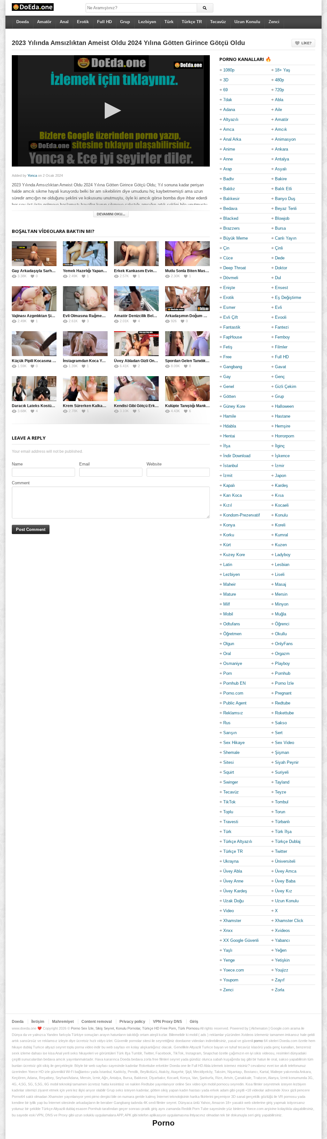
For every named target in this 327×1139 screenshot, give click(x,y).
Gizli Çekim (285, 386)
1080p (228, 70)
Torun (280, 811)
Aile (278, 109)
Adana (229, 109)
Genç (280, 376)
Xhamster (232, 920)
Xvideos (282, 930)
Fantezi (282, 327)
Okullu (281, 633)
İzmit (227, 475)
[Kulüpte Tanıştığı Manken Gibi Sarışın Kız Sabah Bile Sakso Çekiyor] (187, 388)
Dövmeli (230, 277)
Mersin (281, 594)
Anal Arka (232, 139)
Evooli (280, 317)
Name (17, 464)
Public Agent (235, 703)
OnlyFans (284, 643)
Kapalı (229, 485)
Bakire (281, 178)
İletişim (37, 1021)
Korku (228, 534)
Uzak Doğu (233, 900)
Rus (227, 722)
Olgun (228, 643)
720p (279, 89)
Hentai (229, 436)
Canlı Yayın (285, 238)
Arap (227, 169)
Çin (226, 248)
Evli (278, 307)
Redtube (282, 703)
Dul (278, 277)
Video (228, 910)
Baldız (229, 188)
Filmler (281, 347)
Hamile (229, 416)
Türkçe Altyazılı (237, 841)
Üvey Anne (233, 881)
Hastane (282, 416)
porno (258, 1041)
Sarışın (230, 732)
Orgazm (282, 653)
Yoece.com (233, 970)
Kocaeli (282, 505)
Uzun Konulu (247, 21)
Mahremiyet (63, 1021)
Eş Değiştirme (288, 297)
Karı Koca (232, 495)
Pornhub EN (234, 683)
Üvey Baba (285, 881)
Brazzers (231, 228)
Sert (279, 732)
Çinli (279, 248)
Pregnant (283, 693)
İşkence (282, 455)
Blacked (230, 218)
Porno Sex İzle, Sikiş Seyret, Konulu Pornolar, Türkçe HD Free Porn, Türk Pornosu (135, 1028)
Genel (228, 386)
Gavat (280, 366)
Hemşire (282, 426)
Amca (228, 129)
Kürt (227, 544)
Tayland (282, 782)
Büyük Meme (235, 238)
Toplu (228, 811)
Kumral (281, 534)
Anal (64, 21)
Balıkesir (231, 198)
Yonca (32, 175)
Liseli (280, 574)
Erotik (83, 21)
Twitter (281, 851)
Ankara (281, 149)
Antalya (282, 159)
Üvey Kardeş (235, 891)
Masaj (280, 584)
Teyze (280, 792)
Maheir (229, 584)
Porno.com (233, 693)
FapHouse (232, 337)
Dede (280, 258)
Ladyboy (283, 554)
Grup (125, 21)
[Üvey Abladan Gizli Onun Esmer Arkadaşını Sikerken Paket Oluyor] (136, 343)
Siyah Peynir (287, 762)
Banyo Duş (285, 198)
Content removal (96, 1021)
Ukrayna (231, 861)
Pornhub (282, 673)
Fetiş (227, 347)
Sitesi (228, 762)
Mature (229, 594)
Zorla (279, 989)
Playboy (282, 663)
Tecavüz (218, 21)
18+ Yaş (282, 70)
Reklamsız (233, 713)
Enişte (229, 287)
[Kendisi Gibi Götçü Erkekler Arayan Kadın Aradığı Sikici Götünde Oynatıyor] (136, 388)
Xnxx (228, 930)
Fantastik (231, 327)
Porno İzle (284, 683)
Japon (280, 475)
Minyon (281, 604)
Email (84, 464)
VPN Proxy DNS (167, 1021)
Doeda (22, 21)
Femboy (282, 337)
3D (225, 80)
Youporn (230, 980)
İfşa (226, 445)
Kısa (279, 495)
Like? (306, 43)
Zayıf (280, 980)
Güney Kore (234, 406)
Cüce (228, 258)
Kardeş (281, 485)
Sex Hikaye (234, 742)
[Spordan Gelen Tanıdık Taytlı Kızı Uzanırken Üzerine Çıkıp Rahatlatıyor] (187, 343)
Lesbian (282, 564)
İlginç (280, 445)
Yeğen (280, 950)
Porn (227, 673)
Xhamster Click (289, 920)
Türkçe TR (192, 21)
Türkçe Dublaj (287, 841)
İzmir (279, 465)
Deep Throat (234, 267)
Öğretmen (232, 633)
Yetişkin (282, 960)
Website (154, 464)
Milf (226, 604)
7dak (227, 99)
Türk (168, 21)
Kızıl (227, 505)
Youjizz (281, 970)
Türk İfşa (283, 831)
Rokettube (284, 713)
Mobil (228, 614)
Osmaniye (232, 663)
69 (225, 89)
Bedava (230, 208)
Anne (228, 159)
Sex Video (284, 742)
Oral (227, 653)
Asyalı (281, 169)
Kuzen (281, 544)
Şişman (282, 752)
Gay (227, 376)
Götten (229, 396)
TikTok (229, 802)
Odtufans (231, 624)
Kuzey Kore (234, 554)
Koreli (280, 525)
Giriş (194, 1021)
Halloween (284, 406)
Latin (227, 564)
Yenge (229, 960)
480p (279, 80)
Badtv (228, 178)
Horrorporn (284, 436)
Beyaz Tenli (286, 208)
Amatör (44, 21)
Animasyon (285, 139)
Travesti (230, 821)
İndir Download (236, 455)
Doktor (281, 267)
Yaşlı (227, 950)
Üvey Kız (283, 891)
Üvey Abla (232, 871)
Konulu (281, 515)
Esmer (229, 307)
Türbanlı (282, 821)
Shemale (231, 752)
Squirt (228, 772)
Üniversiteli (285, 861)
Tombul (281, 802)
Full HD (104, 21)
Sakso (281, 722)
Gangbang (232, 366)
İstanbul (230, 465)
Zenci (274, 21)
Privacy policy (132, 1021)
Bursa (280, 228)
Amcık (281, 129)
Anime (229, 149)
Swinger (230, 782)
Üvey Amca (285, 871)
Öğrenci (282, 624)
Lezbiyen (147, 21)
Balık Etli (283, 188)
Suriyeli (282, 772)
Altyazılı (231, 119)
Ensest (281, 287)
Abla (279, 99)
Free (227, 356)
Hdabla (229, 426)
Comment (21, 482)
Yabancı (282, 940)
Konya (229, 525)
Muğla (280, 614)
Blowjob (282, 218)
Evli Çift (230, 317)
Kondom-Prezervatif (241, 515)
